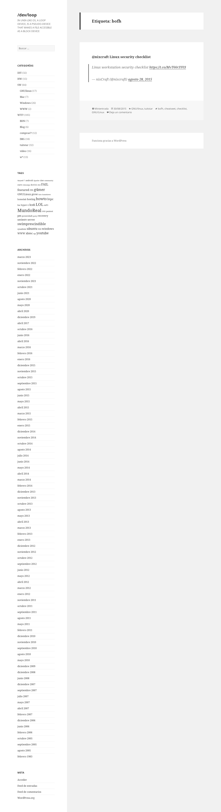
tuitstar (24, 145)
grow (35, 194)
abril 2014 (23, 473)
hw (18, 205)
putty (35, 216)
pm (19, 215)
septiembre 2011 (27, 612)
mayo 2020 (23, 305)
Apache (36, 180)
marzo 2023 (24, 257)
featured (23, 190)
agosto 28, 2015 (140, 79)
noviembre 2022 (26, 263)
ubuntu (32, 229)
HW (19, 78)
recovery (43, 215)
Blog (22, 127)
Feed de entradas (27, 785)
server (31, 219)
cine (42, 180)
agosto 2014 (24, 449)
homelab (21, 199)
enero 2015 (23, 425)
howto (41, 198)
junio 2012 (23, 570)
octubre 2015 (24, 377)
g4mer (39, 189)
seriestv (22, 219)
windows (48, 228)
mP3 (46, 205)
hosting (31, 199)
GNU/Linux (24, 194)
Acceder (22, 779)
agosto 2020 (24, 299)
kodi (32, 205)
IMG (22, 139)
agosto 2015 (24, 389)
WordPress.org (26, 798)
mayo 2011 (23, 624)
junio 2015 (23, 395)
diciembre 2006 (26, 720)
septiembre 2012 (27, 564)
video (23, 151)
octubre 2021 (24, 287)
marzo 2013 (24, 527)
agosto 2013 (24, 509)
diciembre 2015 (26, 365)
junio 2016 (23, 335)
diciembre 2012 (26, 546)
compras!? (26, 133)
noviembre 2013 (26, 497)
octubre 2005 (24, 738)
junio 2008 (23, 678)
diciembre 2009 (26, 666)
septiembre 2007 (27, 690)
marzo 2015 (24, 413)
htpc (50, 199)
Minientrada (102, 108)
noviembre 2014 (26, 437)
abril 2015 (23, 407)
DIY (19, 72)
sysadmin (21, 229)
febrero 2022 (24, 269)
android (29, 180)
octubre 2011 (24, 606)
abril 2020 (23, 311)
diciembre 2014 (26, 431)
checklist (182, 108)
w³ (21, 157)
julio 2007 (23, 696)
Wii (39, 229)
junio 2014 (23, 461)
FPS (31, 190)
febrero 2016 (24, 353)
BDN (22, 121)
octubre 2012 (24, 558)
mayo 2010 (23, 660)
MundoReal (29, 210)
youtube (42, 233)
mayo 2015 (23, 401)
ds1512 (34, 185)
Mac (22, 97)
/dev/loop (27, 15)
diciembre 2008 (26, 672)
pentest (49, 211)
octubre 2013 (24, 503)
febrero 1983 (24, 756)
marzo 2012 (24, 588)
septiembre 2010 (27, 648)
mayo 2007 (23, 702)
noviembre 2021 (26, 281)
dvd (39, 185)
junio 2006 (23, 726)
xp (34, 233)
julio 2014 (23, 455)
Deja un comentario (120, 112)
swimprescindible (31, 224)
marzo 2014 (24, 479)
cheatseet (170, 108)
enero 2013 (23, 539)
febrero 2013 (24, 533)
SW (19, 85)
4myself (20, 180)
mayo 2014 (23, 467)
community (48, 180)
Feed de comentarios (29, 791)
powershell (27, 216)
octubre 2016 (24, 329)
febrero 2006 (24, 732)
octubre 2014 (24, 443)
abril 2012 (23, 582)
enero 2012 (23, 594)
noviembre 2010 (26, 642)
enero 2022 (23, 275)
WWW (24, 109)
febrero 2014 (24, 485)
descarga (26, 185)
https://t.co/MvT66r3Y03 (167, 67)
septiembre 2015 (27, 383)
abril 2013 (23, 521)
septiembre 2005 (27, 744)
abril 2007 (23, 708)
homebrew (46, 194)
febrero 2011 (24, 630)
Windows (25, 103)
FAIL (44, 184)
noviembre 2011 (26, 600)
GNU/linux (26, 91)
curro (20, 185)
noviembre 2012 (26, 552)
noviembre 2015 (26, 371)
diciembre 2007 (26, 684)
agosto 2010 (24, 654)
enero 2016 (23, 359)
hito (40, 194)
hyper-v (25, 205)
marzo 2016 (24, 347)
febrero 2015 (24, 419)
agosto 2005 (24, 750)
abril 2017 (23, 323)
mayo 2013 (23, 515)
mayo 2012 (23, 576)
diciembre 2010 (26, 636)
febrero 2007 (24, 714)
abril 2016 (23, 341)
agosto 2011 (24, 618)
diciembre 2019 (26, 317)
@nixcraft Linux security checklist (121, 56)
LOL (39, 204)
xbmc (29, 233)
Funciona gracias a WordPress (109, 140)
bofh (160, 108)
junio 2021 (23, 293)
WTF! (20, 115)
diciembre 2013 (26, 491)
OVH (44, 211)
